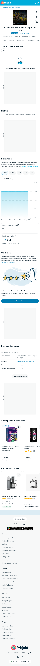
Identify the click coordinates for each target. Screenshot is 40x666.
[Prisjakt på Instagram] (22, 657)
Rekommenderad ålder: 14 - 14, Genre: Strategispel (20, 36)
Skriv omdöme (24, 33)
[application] (20, 201)
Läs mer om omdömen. (8, 262)
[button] (37, 12)
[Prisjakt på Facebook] (18, 657)
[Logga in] (38, 2)
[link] (11, 443)
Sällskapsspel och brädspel (11, 7)
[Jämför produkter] (37, 22)
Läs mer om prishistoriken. (29, 166)
